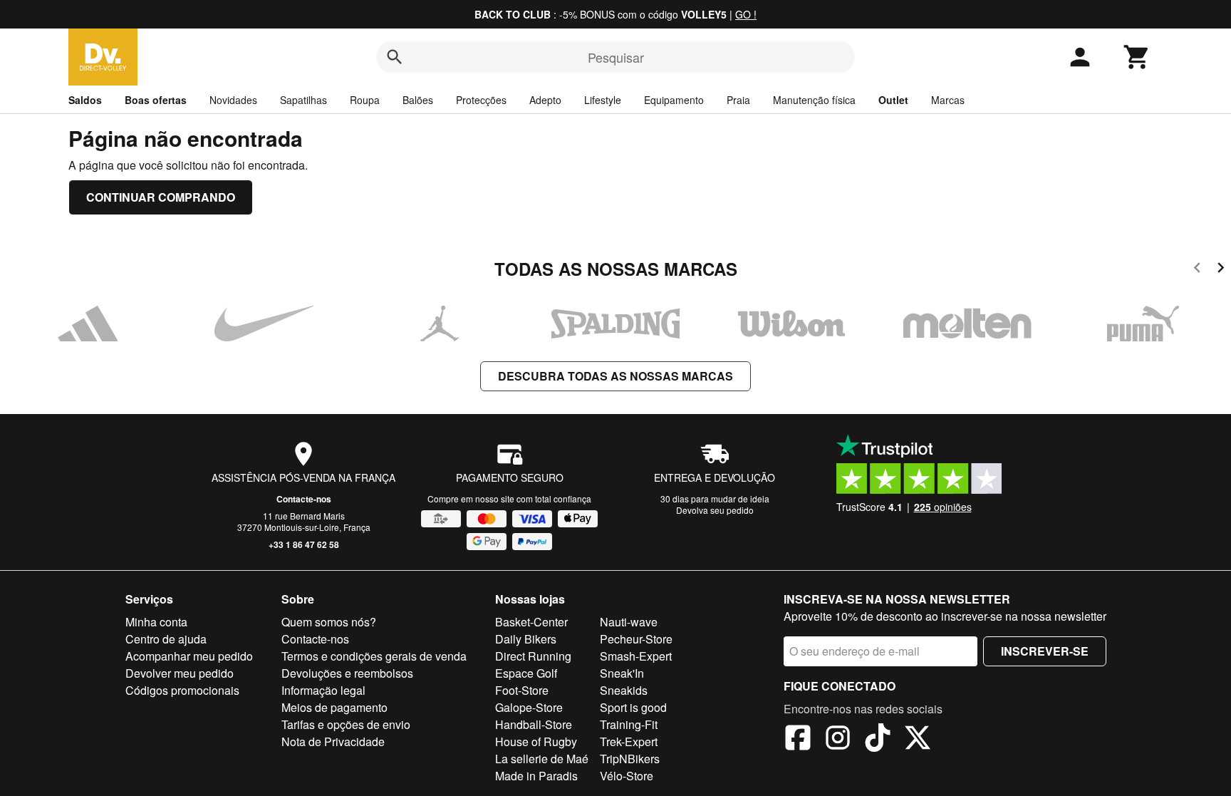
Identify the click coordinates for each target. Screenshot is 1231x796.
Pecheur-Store (636, 639)
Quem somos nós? (328, 622)
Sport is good (633, 707)
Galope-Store (529, 707)
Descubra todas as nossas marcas (615, 376)
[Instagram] (838, 739)
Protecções (481, 100)
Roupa (365, 100)
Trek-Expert (629, 741)
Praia (738, 100)
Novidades (233, 100)
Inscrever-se (1045, 651)
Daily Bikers (525, 639)
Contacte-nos (303, 499)
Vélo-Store (626, 775)
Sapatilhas (303, 100)
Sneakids (624, 690)
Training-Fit (629, 724)
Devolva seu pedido (715, 510)
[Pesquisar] (395, 57)
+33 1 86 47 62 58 (304, 544)
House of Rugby (536, 741)
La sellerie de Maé (541, 758)
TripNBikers (630, 758)
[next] (1220, 269)
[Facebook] (798, 739)
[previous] (1197, 269)
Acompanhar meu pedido (189, 656)
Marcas (948, 100)
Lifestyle (602, 100)
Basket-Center (531, 622)
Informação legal (323, 690)
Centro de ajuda (166, 639)
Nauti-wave (629, 622)
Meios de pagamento (334, 707)
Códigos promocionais (182, 690)
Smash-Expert (636, 656)
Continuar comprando (160, 197)
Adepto (545, 100)
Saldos (85, 100)
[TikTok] (877, 739)
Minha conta (156, 622)
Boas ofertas (156, 100)
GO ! (746, 14)
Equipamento (674, 100)
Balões (417, 100)
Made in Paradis (536, 775)
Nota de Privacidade (333, 741)
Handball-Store (533, 724)
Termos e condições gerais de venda (374, 656)
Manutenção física (814, 100)
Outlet (893, 100)
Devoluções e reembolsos (347, 673)
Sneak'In (622, 673)
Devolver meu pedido (179, 673)
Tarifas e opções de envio (345, 724)
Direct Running (533, 656)
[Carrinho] (1137, 57)
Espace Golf (526, 673)
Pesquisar (616, 57)
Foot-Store (522, 690)
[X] (917, 739)
